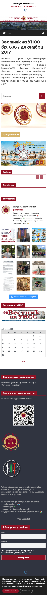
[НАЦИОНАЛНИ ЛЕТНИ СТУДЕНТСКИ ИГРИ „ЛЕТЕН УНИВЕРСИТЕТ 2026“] (23, 142)
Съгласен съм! (10, 591)
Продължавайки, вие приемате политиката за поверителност (17, 551)
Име (3, 532)
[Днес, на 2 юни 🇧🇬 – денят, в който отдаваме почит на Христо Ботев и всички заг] (23, 268)
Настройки (26, 591)
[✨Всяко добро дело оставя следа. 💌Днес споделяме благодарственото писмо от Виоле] (8, 268)
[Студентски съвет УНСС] (4, 33)
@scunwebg (18, 210)
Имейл (4, 541)
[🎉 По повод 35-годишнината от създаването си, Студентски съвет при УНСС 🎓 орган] (38, 251)
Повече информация (32, 586)
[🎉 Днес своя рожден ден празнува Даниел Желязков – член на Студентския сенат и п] (23, 235)
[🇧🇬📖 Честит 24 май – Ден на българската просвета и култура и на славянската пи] (23, 284)
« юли (22, 361)
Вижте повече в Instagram (25, 297)
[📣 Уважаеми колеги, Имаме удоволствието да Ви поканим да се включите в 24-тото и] (38, 235)
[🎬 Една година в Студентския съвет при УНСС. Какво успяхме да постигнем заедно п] (8, 251)
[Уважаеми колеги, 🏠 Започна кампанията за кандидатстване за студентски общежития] (23, 251)
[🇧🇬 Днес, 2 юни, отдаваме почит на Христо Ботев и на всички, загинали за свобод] (38, 268)
